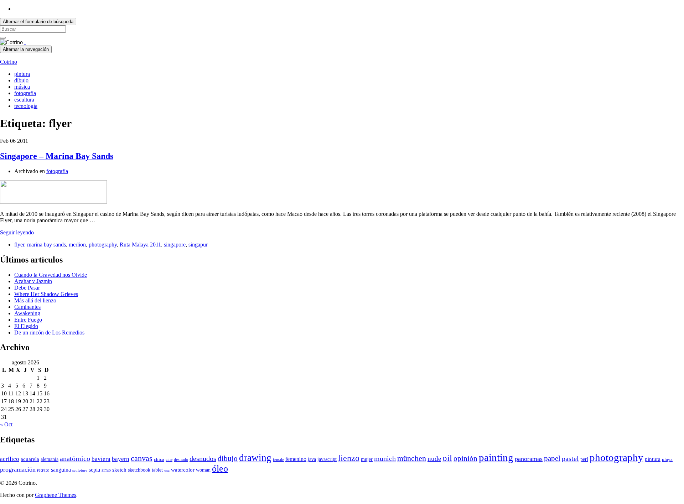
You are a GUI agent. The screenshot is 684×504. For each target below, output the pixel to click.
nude (434, 458)
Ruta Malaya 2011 (140, 244)
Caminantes (27, 307)
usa (167, 470)
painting (496, 457)
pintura (22, 74)
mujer (367, 459)
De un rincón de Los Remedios (49, 332)
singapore (175, 244)
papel (552, 458)
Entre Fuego (28, 320)
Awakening (27, 313)
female (278, 460)
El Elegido (26, 326)
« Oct (6, 424)
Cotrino (8, 62)
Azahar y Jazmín (33, 281)
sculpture (79, 470)
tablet (157, 470)
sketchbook (139, 470)
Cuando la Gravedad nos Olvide (50, 275)
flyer (19, 244)
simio (106, 470)
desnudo (181, 459)
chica (159, 459)
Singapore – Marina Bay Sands (56, 156)
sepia (94, 470)
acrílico (9, 459)
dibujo (21, 80)
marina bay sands (46, 244)
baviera (101, 459)
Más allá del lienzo (35, 300)
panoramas (529, 458)
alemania (49, 459)
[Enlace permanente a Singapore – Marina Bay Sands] (53, 202)
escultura (24, 100)
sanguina (61, 470)
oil (447, 458)
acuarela (30, 459)
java (312, 459)
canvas (141, 458)
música (22, 87)
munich (385, 458)
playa (667, 459)
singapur (198, 244)
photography (103, 244)
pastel (570, 458)
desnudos (203, 458)
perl (584, 459)
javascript (327, 459)
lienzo (348, 458)
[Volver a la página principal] (25, 42)
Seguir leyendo (17, 232)
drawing (255, 457)
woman (203, 470)
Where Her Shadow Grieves (46, 294)
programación (18, 469)
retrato (43, 470)
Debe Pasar (27, 288)
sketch (119, 470)
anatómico (75, 458)
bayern (120, 459)
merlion (77, 244)
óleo (220, 468)
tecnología (25, 106)
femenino (295, 459)
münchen (411, 458)
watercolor (183, 470)
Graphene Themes (55, 495)
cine (169, 459)
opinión (465, 458)
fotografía (25, 93)
